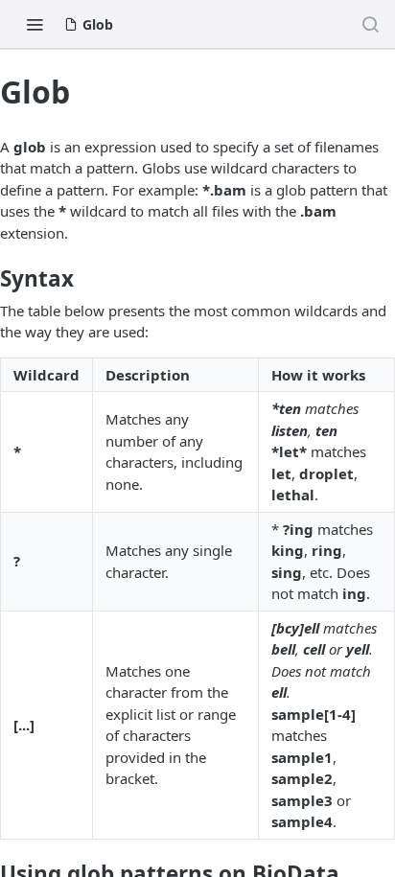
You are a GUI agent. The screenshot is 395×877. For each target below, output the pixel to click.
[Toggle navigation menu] (34, 24)
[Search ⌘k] (370, 24)
